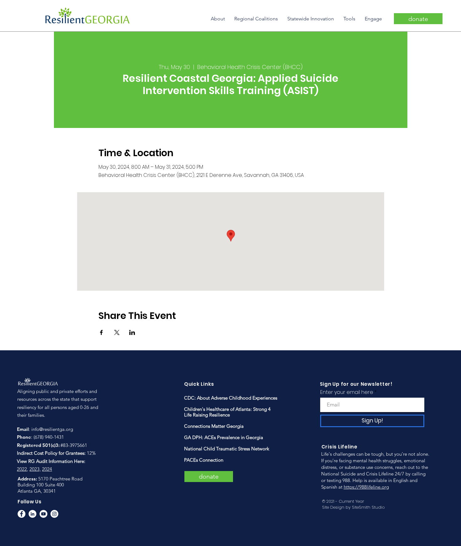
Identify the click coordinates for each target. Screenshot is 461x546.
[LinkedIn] (32, 514)
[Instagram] (54, 514)
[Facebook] (21, 514)
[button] (218, 19)
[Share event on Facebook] (101, 332)
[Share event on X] (117, 332)
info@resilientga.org (52, 429)
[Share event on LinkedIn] (132, 332)
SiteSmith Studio (368, 507)
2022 (22, 469)
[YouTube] (43, 514)
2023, (35, 469)
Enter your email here (346, 392)
